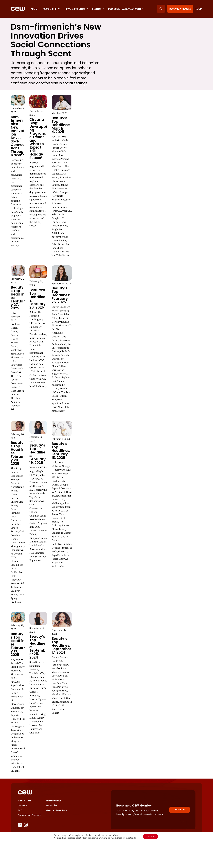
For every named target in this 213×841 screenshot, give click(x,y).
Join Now (179, 809)
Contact (22, 805)
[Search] (161, 9)
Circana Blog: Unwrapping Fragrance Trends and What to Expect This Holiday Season (38, 138)
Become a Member (180, 8)
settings (132, 838)
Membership (50, 9)
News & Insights (75, 9)
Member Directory (56, 810)
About (35, 9)
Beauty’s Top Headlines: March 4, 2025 (61, 125)
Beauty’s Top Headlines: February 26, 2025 (37, 299)
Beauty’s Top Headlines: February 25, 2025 (61, 295)
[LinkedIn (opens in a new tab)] (20, 825)
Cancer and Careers (29, 815)
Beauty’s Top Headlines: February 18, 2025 (61, 450)
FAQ (20, 810)
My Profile (51, 805)
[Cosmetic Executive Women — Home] (18, 9)
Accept (151, 836)
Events (96, 9)
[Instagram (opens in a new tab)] (25, 825)
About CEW (24, 800)
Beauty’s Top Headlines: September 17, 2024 (61, 645)
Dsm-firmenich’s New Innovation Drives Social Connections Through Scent (17, 136)
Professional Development (124, 9)
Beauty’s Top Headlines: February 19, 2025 (37, 454)
